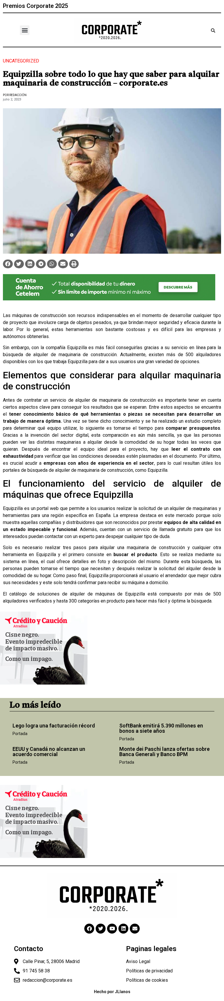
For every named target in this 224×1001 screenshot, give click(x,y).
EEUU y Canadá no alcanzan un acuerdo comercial (49, 751)
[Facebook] (89, 929)
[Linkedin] (123, 929)
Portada (20, 733)
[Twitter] (101, 929)
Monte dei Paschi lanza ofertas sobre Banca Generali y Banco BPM (164, 751)
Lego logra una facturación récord (54, 726)
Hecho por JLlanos (112, 991)
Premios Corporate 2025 (35, 5)
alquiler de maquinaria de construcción (75, 354)
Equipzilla (77, 347)
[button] (24, 30)
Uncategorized (21, 61)
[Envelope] (135, 929)
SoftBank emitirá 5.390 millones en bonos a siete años (161, 728)
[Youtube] (112, 929)
